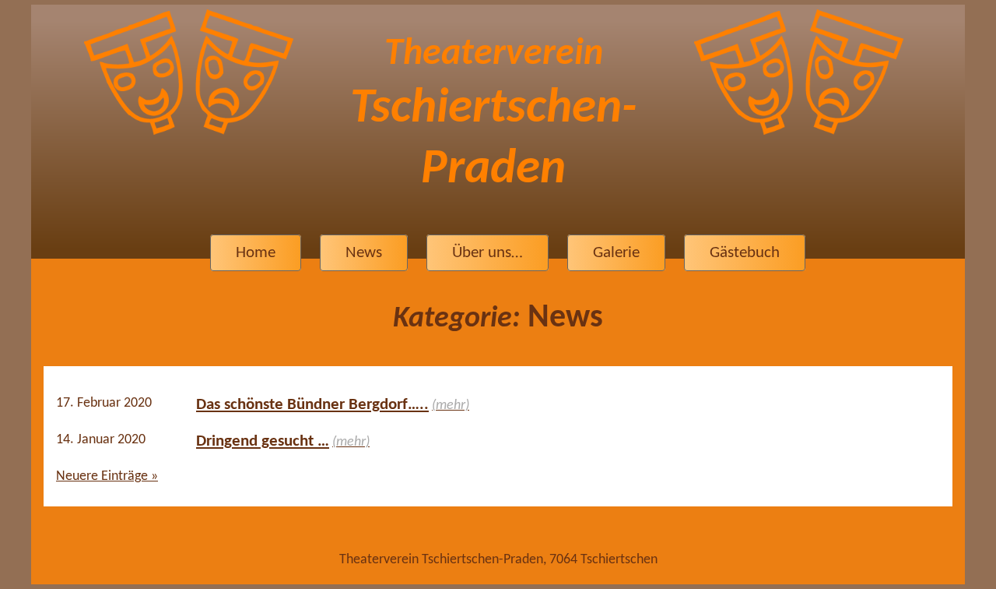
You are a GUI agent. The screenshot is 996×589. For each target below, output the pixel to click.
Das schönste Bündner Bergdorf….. (312, 405)
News (363, 253)
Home (255, 253)
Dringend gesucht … (262, 441)
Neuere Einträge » (107, 476)
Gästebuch (745, 253)
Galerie (616, 253)
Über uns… (487, 253)
